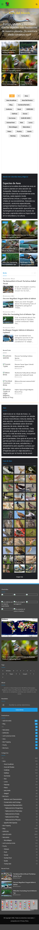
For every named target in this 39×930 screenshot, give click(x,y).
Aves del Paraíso (27, 100)
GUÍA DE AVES (25, 118)
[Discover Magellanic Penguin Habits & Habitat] (29, 246)
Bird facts (5, 748)
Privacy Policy (24, 921)
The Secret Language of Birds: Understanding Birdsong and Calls (10, 84)
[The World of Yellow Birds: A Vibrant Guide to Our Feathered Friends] (8, 375)
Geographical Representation (13, 805)
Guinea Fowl (11, 122)
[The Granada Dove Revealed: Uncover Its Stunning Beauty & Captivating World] (19, 64)
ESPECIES (30, 109)
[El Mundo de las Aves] (7, 4)
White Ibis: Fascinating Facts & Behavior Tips (19, 314)
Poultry (19, 131)
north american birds (9, 736)
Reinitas (13, 136)
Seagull (6, 793)
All (12, 96)
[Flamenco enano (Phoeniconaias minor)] (32, 597)
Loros (30, 122)
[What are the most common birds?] (8, 383)
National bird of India (12, 814)
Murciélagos (13, 127)
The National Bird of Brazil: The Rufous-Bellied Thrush (8, 251)
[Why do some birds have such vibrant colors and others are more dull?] (19, 611)
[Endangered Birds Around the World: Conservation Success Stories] (28, 79)
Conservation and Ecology (12, 802)
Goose (25, 113)
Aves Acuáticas (11, 100)
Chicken (6, 849)
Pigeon (11, 674)
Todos (19, 461)
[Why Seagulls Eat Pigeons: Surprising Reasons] (19, 604)
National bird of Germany (13, 811)
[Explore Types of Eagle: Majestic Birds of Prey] (8, 393)
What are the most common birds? (25, 381)
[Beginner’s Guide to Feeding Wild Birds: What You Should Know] (10, 48)
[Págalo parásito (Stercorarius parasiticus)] (32, 604)
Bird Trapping (7, 742)
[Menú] (2, 5)
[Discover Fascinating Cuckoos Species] (8, 358)
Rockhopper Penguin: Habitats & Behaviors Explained (27, 264)
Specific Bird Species (10, 822)
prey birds (7, 790)
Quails (29, 131)
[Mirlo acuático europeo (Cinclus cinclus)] (7, 611)
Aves (26, 96)
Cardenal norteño (24, 105)
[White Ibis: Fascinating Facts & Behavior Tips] (10, 259)
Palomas (5, 222)
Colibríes (9, 109)
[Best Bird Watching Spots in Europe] (28, 48)
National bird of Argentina (14, 808)
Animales (8, 670)
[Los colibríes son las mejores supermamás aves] (7, 604)
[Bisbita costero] (7, 597)
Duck (19, 109)
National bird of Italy (12, 817)
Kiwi (21, 122)
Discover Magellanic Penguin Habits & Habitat (19, 298)
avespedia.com (15, 921)
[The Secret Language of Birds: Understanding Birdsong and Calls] (10, 79)
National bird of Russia (12, 820)
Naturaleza (26, 127)
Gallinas (14, 113)
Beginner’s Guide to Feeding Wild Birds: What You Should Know (9, 52)
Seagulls (25, 674)
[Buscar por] (37, 5)
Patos (9, 131)
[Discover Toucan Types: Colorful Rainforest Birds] (8, 366)
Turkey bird (25, 136)
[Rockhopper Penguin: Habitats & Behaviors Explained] (29, 259)
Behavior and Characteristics (13, 799)
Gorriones (12, 118)
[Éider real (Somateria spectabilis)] (19, 597)
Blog (10, 105)
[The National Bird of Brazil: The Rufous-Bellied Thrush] (10, 246)
